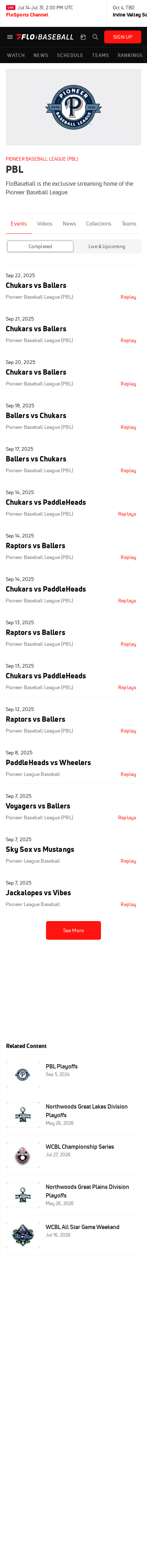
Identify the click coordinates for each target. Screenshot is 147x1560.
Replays (127, 514)
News (69, 223)
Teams (129, 223)
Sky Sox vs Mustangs (40, 849)
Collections (98, 223)
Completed (40, 246)
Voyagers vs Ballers (38, 806)
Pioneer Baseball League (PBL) (42, 159)
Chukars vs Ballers (36, 285)
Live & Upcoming (106, 246)
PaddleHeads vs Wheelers (48, 762)
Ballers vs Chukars (36, 415)
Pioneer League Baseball (33, 774)
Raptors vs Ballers (35, 545)
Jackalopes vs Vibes (38, 892)
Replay (128, 297)
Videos (44, 223)
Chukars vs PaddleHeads (46, 502)
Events (19, 223)
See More (73, 930)
